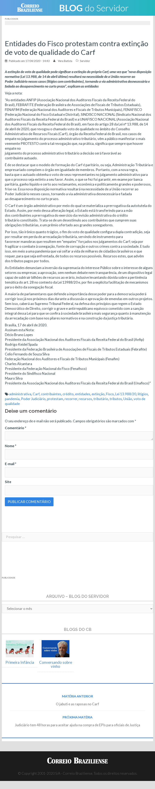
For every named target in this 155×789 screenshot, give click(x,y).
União (127, 399)
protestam (55, 399)
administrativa (20, 394)
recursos (85, 399)
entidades (82, 394)
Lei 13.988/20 (125, 394)
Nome (10, 446)
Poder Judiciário (33, 399)
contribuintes (51, 394)
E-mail (10, 464)
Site (8, 482)
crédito (68, 394)
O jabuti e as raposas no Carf (77, 704)
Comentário (15, 428)
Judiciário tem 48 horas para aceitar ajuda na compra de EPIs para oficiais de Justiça (77, 725)
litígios (143, 394)
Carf (36, 394)
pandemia (12, 399)
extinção (98, 394)
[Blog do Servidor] (93, 7)
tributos (116, 399)
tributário (100, 399)
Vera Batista (65, 61)
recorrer (71, 399)
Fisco (110, 394)
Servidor (85, 61)
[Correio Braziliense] (33, 7)
